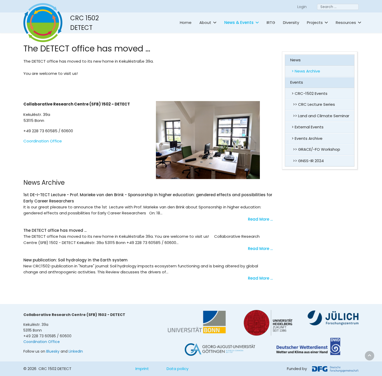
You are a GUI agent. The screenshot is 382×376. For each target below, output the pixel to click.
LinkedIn (76, 351)
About (205, 22)
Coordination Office (42, 141)
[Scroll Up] (369, 355)
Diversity (291, 22)
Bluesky (53, 351)
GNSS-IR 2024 (311, 160)
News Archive (307, 71)
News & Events (239, 22)
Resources (346, 22)
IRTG (271, 22)
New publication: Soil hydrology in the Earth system (75, 260)
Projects (315, 22)
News (295, 60)
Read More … (260, 219)
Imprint (142, 368)
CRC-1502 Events (311, 93)
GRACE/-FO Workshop (319, 149)
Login (302, 6)
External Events (309, 127)
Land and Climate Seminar (323, 115)
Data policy (177, 368)
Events (296, 82)
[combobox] (338, 7)
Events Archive (308, 138)
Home (186, 22)
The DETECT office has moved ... (55, 230)
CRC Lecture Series (316, 104)
